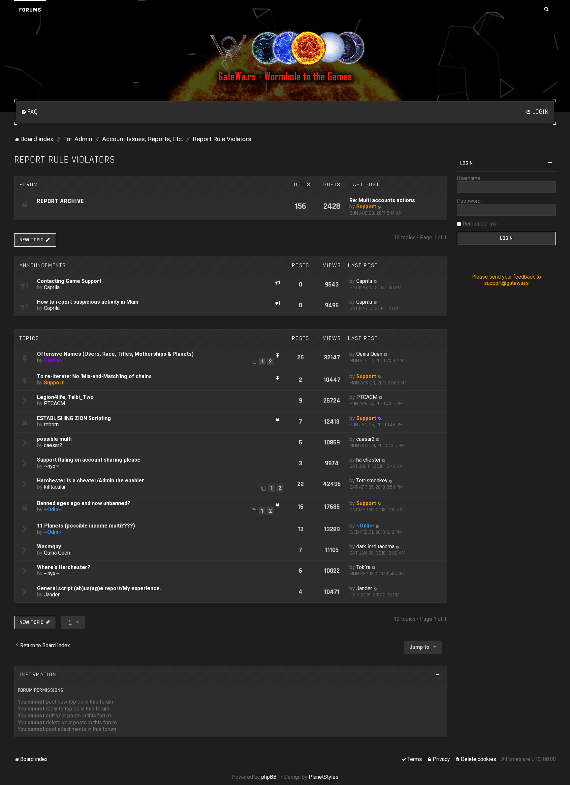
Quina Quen (369, 354)
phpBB (268, 777)
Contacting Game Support (69, 281)
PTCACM (54, 403)
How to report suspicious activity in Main (87, 302)
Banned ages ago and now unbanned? (83, 503)
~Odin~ (53, 509)
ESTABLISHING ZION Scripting (74, 418)
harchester (368, 460)
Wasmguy (49, 546)
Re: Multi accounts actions (382, 200)
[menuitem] (29, 112)
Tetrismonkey (372, 480)
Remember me (480, 224)
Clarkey (53, 360)
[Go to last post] (375, 281)
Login (466, 163)
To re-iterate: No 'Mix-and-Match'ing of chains (94, 376)
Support (366, 206)
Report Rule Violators (64, 160)
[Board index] (285, 56)
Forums (30, 10)
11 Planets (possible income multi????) (86, 526)
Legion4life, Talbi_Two (65, 397)
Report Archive (60, 201)
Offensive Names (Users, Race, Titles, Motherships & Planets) (115, 354)
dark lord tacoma (375, 546)
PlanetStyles (323, 777)
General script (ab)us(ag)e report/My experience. (99, 588)
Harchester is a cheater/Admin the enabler (90, 480)
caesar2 (53, 445)
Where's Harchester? (63, 567)
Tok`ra (363, 567)
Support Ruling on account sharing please (89, 460)
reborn (51, 424)
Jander (52, 594)
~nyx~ (51, 466)
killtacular (55, 487)
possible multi (54, 439)
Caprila (52, 287)
